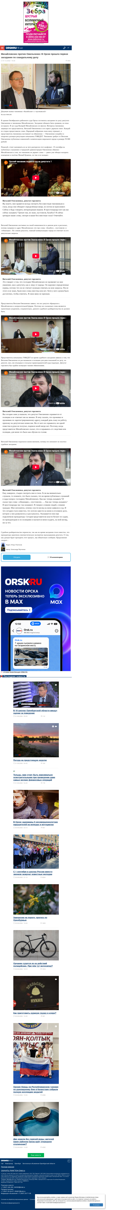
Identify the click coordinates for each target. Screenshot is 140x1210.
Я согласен (96, 1205)
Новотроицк (9, 1163)
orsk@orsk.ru (26, 1181)
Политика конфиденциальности (10, 1203)
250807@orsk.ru (20, 1191)
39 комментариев (56, 557)
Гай (2, 1163)
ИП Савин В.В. (14, 1173)
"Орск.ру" (4, 1173)
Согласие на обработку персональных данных (14, 1199)
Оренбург (18, 1163)
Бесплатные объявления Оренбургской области (39, 1163)
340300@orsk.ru (19, 1187)
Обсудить (16, 557)
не (66, 1175)
